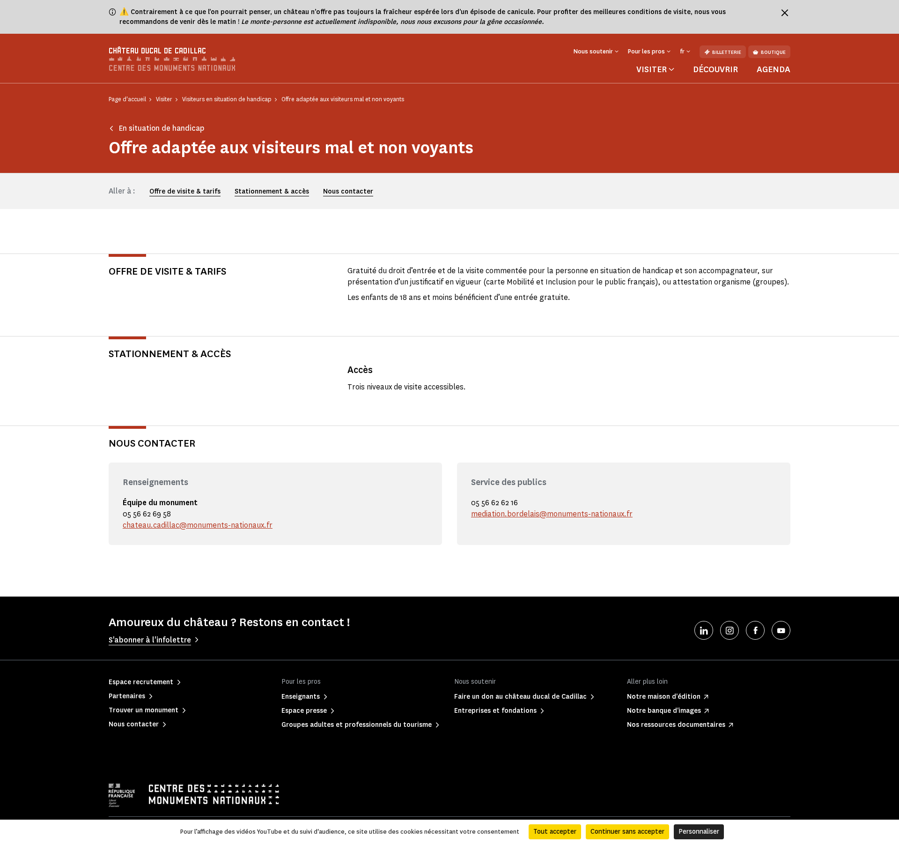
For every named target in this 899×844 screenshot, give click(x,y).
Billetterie (726, 52)
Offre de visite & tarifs (185, 191)
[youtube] (781, 630)
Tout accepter (554, 831)
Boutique (773, 52)
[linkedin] (703, 630)
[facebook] (755, 630)
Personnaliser (698, 831)
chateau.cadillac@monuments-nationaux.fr (198, 525)
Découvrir (715, 69)
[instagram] (729, 630)
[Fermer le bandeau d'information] (784, 12)
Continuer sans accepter (627, 831)
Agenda (773, 69)
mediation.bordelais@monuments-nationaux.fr (552, 514)
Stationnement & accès (272, 191)
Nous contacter (348, 191)
